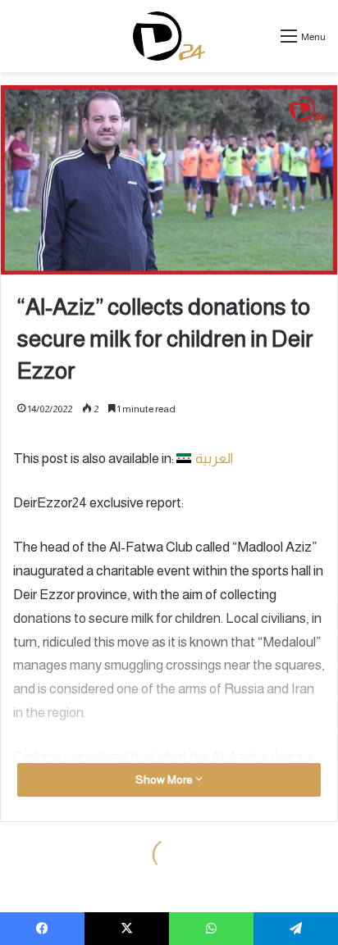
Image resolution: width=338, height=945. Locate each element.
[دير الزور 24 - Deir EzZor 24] (169, 36)
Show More (165, 779)
